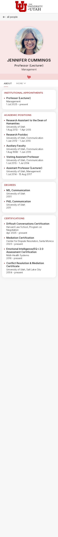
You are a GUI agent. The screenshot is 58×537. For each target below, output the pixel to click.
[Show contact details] (29, 77)
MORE (19, 83)
